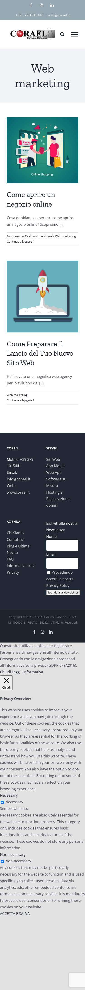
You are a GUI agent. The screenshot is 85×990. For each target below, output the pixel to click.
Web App (54, 472)
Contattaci (15, 539)
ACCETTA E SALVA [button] (15, 913)
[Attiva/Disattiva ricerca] (62, 34)
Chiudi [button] (5, 671)
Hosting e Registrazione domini (58, 499)
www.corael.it (18, 492)
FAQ (10, 559)
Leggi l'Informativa (27, 671)
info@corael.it (59, 15)
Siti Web (53, 459)
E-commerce (15, 236)
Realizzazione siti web (39, 236)
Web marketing (65, 236)
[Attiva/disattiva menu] (75, 34)
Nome (51, 536)
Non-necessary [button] (13, 854)
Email (51, 554)
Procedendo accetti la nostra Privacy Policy (60, 579)
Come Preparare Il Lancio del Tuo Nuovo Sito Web (40, 353)
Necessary (14, 801)
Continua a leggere (19, 241)
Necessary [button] (9, 795)
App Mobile (56, 465)
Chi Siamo (15, 532)
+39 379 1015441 (29, 15)
